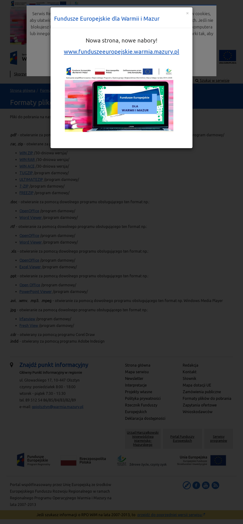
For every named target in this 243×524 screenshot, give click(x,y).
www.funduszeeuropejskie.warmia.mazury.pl (121, 51)
